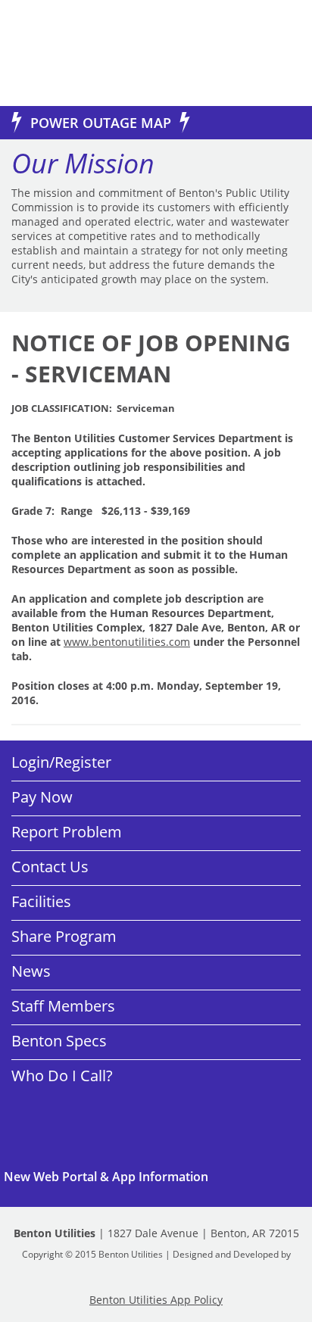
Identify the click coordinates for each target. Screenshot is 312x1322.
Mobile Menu (276, 55)
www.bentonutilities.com (127, 641)
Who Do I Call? (62, 1075)
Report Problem (66, 832)
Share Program (64, 936)
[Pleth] (156, 1267)
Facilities (41, 901)
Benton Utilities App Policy (156, 1299)
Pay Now (42, 797)
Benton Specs (59, 1040)
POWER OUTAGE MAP (100, 123)
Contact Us (50, 866)
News (31, 971)
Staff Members (63, 1006)
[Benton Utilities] (68, 53)
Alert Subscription (156, 1176)
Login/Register (61, 762)
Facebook (68, 1113)
